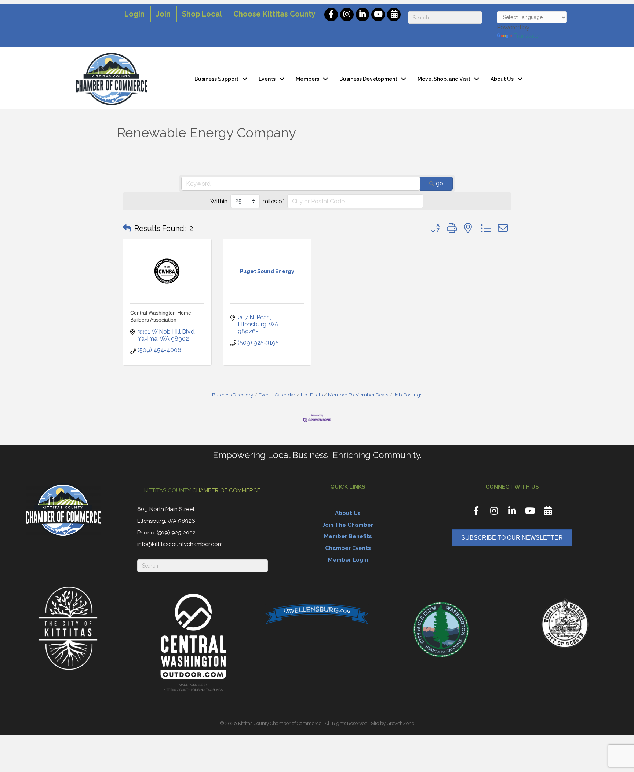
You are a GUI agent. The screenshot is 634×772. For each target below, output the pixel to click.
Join (163, 14)
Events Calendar (277, 395)
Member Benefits (348, 536)
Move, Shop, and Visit (444, 79)
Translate (526, 35)
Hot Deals (312, 395)
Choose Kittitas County (274, 14)
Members (307, 79)
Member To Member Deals (358, 395)
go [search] (439, 183)
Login (134, 14)
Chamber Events (348, 548)
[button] (127, 228)
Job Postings (408, 395)
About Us (502, 79)
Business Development (368, 79)
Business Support (216, 79)
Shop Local (202, 14)
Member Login (348, 560)
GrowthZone (400, 723)
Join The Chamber (348, 525)
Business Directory (232, 395)
